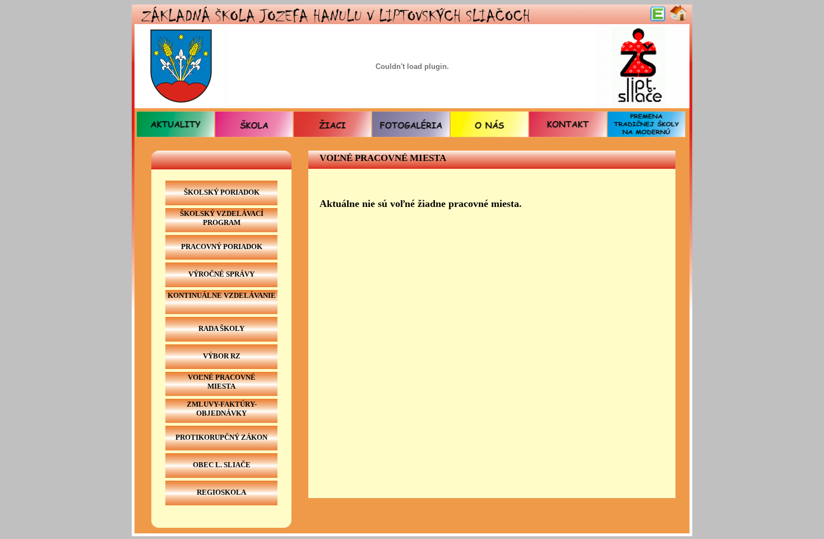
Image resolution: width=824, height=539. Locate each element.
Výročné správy (221, 274)
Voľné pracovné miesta (222, 381)
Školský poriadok (222, 192)
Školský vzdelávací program (221, 218)
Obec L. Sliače (222, 464)
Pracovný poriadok (221, 246)
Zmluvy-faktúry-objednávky (222, 408)
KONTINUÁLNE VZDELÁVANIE (222, 295)
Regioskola (221, 492)
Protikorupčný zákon (221, 437)
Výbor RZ (221, 356)
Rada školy (221, 328)
